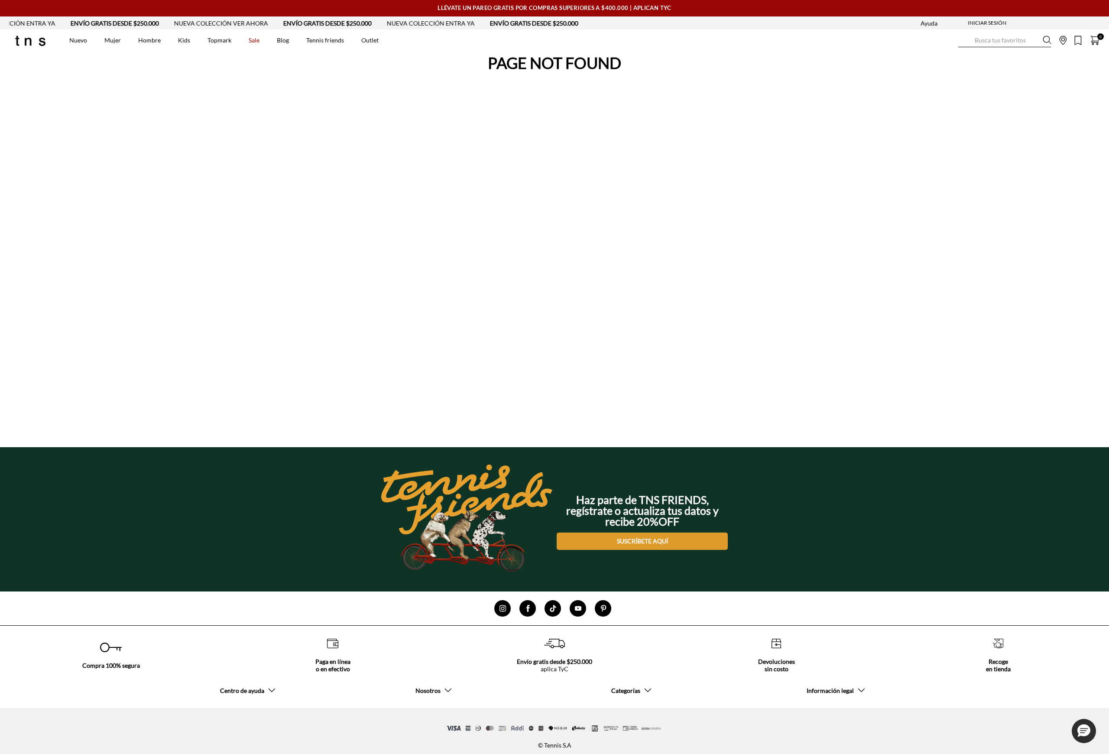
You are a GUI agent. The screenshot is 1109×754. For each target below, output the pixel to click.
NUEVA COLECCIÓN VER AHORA (202, 23)
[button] (1084, 731)
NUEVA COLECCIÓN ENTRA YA (411, 23)
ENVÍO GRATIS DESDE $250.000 (95, 23)
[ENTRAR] (969, 23)
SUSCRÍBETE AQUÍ (642, 541)
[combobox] (1004, 40)
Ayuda (929, 23)
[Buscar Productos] (965, 40)
